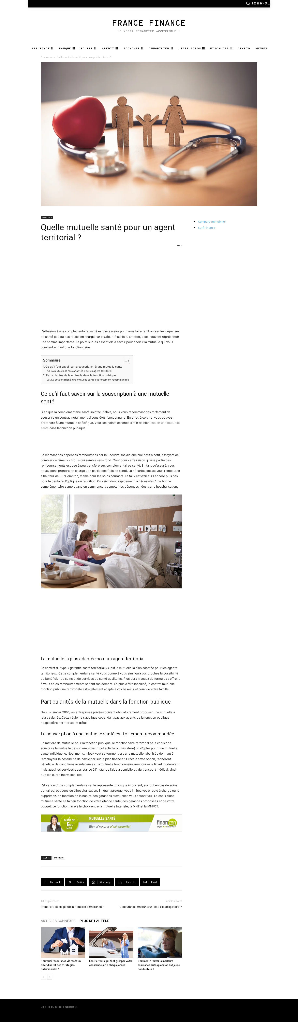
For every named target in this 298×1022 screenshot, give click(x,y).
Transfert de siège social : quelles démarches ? (72, 907)
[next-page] (49, 977)
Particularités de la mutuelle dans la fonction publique (81, 375)
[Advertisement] (111, 258)
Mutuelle (58, 857)
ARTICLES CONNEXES (58, 921)
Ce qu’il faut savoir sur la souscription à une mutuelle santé (83, 366)
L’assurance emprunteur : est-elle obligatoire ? (151, 907)
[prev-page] (43, 977)
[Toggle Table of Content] (124, 360)
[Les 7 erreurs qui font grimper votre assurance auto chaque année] (111, 942)
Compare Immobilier (212, 221)
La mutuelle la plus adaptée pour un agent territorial (81, 370)
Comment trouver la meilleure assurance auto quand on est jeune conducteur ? (159, 965)
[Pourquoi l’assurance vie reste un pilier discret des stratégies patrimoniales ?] (63, 942)
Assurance (47, 57)
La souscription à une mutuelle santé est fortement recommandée (90, 379)
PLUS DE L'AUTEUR (94, 921)
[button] (258, 3)
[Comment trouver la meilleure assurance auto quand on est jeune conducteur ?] (160, 942)
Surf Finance (206, 228)
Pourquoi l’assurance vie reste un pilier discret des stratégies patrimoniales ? (61, 965)
